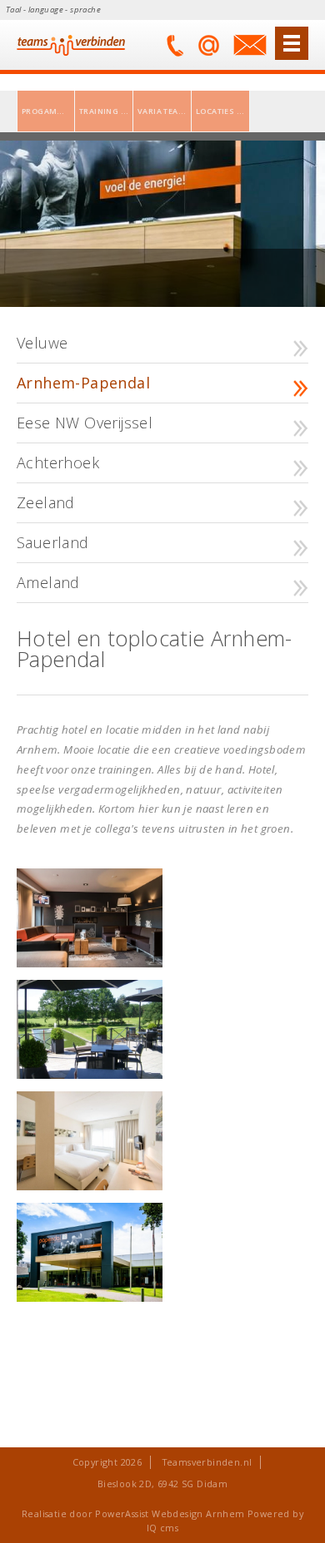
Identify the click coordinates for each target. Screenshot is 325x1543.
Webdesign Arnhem (198, 1513)
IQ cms (162, 1527)
